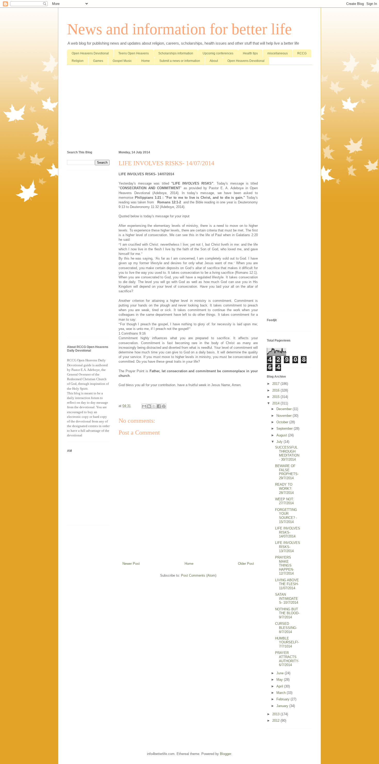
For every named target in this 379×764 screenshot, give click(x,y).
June (280, 673)
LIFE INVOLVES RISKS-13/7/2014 (287, 547)
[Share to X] (153, 406)
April (280, 686)
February (283, 699)
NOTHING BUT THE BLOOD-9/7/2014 (287, 613)
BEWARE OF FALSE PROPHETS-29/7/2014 (287, 472)
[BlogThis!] (149, 406)
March (281, 693)
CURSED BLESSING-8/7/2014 (286, 628)
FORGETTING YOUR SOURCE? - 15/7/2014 (286, 516)
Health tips (250, 53)
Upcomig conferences (218, 53)
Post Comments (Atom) (198, 575)
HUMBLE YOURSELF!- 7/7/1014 (287, 642)
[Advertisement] (189, 109)
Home (145, 61)
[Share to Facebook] (158, 406)
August (282, 435)
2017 (276, 384)
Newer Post (131, 564)
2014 (276, 403)
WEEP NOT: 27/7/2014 (284, 501)
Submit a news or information (179, 61)
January (282, 706)
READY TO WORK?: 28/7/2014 (284, 488)
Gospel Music (122, 61)
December (284, 409)
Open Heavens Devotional (90, 53)
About (214, 61)
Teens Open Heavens (133, 53)
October (282, 422)
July (280, 442)
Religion (78, 61)
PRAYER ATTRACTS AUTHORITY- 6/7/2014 (287, 659)
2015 (276, 397)
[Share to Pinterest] (163, 406)
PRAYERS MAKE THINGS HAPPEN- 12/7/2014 (284, 565)
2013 (276, 714)
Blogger (225, 754)
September (285, 428)
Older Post (246, 564)
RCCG (302, 53)
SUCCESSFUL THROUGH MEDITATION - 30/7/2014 (287, 453)
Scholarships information (175, 53)
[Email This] (144, 406)
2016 (276, 390)
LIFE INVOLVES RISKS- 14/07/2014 (287, 532)
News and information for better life (179, 29)
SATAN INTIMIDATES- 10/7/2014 (286, 598)
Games (98, 61)
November (284, 416)
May (280, 680)
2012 (276, 721)
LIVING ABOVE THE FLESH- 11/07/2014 (287, 584)
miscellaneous (277, 53)
